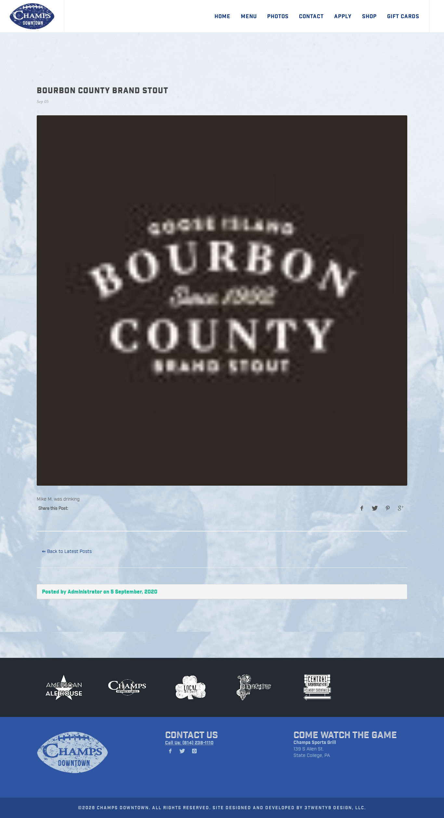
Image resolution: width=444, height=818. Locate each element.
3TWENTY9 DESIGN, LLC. (335, 807)
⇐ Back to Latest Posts (67, 551)
